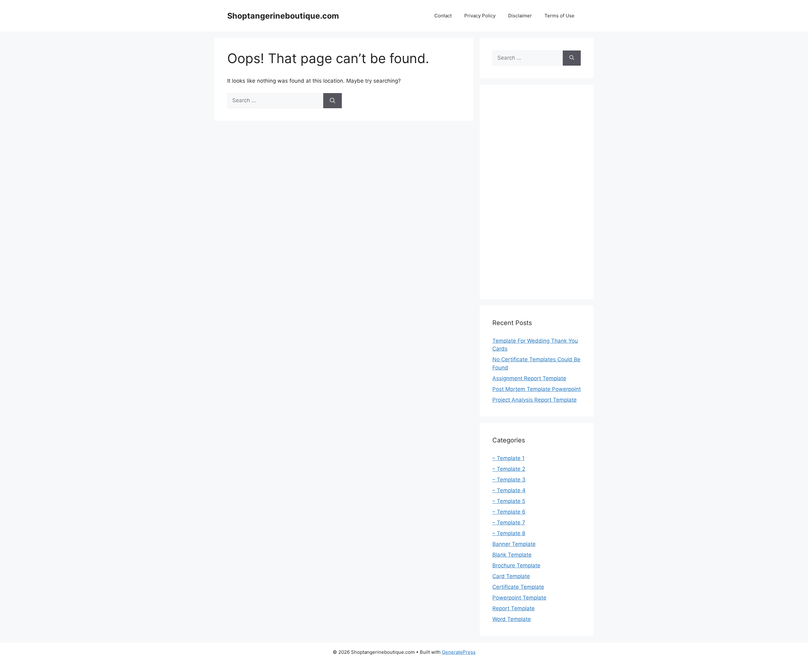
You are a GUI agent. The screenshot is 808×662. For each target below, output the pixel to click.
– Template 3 (509, 479)
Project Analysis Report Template (534, 400)
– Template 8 (508, 533)
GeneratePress (459, 652)
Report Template (513, 608)
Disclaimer (520, 16)
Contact (443, 16)
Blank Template (512, 555)
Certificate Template (518, 587)
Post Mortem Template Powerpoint (536, 389)
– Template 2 (508, 469)
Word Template (511, 619)
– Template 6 (509, 512)
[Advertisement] (536, 192)
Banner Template (514, 544)
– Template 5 (508, 501)
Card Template (511, 576)
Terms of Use (559, 16)
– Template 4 (509, 490)
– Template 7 (508, 522)
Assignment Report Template (529, 378)
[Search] (332, 100)
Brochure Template (516, 565)
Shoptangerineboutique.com (283, 16)
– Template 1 (508, 458)
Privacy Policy (480, 16)
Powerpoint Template (519, 597)
